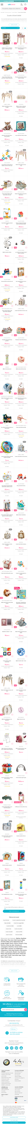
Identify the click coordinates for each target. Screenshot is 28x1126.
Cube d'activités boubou (21, 544)
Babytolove (17, 941)
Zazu (10, 957)
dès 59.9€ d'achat (7, 984)
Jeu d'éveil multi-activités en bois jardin (7, 428)
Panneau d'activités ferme (21, 339)
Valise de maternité (18, 1092)
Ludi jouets (8, 952)
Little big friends (13, 950)
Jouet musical (9, 934)
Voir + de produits (14, 911)
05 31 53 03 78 (21, 999)
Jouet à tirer (8, 928)
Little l (3, 952)
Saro (5, 955)
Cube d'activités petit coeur (7, 573)
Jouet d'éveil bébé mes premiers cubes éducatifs (7, 78)
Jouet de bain (6, 920)
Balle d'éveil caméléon (21, 514)
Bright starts (9, 943)
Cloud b (20, 943)
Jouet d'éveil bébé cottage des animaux (7, 778)
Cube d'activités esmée (21, 427)
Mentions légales (18, 1076)
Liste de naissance (18, 1088)
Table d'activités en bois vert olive (7, 691)
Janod (16, 947)
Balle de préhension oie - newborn (7, 720)
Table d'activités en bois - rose (21, 165)
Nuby (2, 953)
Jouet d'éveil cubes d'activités (7, 661)
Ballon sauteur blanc (7, 252)
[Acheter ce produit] (12, 43)
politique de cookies (7, 1115)
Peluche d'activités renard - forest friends (21, 78)
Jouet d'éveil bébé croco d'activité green (7, 807)
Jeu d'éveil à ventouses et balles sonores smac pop (7, 165)
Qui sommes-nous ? (18, 1071)
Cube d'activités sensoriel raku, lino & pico (7, 836)
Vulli (15, 940)
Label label (4, 948)
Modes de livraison (5, 1080)
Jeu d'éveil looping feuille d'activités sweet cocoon (7, 486)
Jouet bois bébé (10, 925)
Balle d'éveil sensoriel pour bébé (21, 632)
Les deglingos (18, 948)
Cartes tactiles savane (7, 865)
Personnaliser (14, 1117)
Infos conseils (17, 1089)
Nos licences (3, 1092)
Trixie (9, 955)
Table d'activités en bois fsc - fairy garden (21, 48)
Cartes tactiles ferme (21, 835)
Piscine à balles (18, 934)
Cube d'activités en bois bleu (21, 456)
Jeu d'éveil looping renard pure (7, 223)
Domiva (3, 945)
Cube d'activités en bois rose (21, 310)
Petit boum (15, 953)
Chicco (16, 943)
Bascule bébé (7, 923)
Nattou (18, 938)
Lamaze (10, 948)
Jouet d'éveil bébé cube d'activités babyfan (7, 311)
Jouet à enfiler (19, 931)
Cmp (25, 943)
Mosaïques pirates (21, 865)
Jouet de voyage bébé (19, 923)
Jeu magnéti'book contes (7, 894)
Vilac (2, 957)
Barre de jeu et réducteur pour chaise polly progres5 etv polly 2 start (7, 749)
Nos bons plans (18, 1073)
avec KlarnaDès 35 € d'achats (21, 985)
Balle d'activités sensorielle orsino (7, 603)
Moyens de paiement (5, 1082)
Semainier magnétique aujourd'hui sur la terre (21, 603)
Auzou (19, 940)
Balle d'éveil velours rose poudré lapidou (21, 749)
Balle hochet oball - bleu (21, 660)
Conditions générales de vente (7, 1073)
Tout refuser (14, 1120)
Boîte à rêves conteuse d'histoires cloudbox (21, 107)
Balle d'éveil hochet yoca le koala (7, 399)
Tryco (23, 955)
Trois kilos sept (16, 955)
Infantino (11, 947)
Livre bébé (19, 925)
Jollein (21, 947)
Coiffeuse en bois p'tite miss (21, 806)
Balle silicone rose (21, 719)
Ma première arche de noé (7, 281)
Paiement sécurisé (19, 1096)
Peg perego (8, 953)
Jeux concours (17, 1091)
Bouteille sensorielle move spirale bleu (21, 895)
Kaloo (25, 947)
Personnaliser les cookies (6, 1077)
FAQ (2, 1095)
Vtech (6, 957)
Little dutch (23, 950)
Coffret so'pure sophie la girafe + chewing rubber (7, 48)
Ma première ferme (21, 485)
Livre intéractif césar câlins (21, 135)
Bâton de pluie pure (7, 368)
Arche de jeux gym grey (21, 777)
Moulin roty (16, 952)
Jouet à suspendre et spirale (18, 920)
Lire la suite (14, 24)
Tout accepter (14, 1122)
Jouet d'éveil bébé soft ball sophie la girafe (7, 457)
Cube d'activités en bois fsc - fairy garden (21, 399)
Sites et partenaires (5, 1089)
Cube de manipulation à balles (21, 574)
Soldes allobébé (18, 1080)
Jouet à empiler (9, 931)
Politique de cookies (5, 1079)
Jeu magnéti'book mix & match (21, 282)
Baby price (9, 941)
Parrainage (17, 1094)
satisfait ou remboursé (7, 998)
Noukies (23, 952)
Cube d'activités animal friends (21, 691)
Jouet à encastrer (18, 928)
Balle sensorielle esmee (21, 368)
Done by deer (10, 945)
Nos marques (17, 1074)
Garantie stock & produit (6, 1083)
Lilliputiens (4, 950)
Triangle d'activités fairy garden (7, 340)
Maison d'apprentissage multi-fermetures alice (21, 223)
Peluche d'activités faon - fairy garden (7, 136)
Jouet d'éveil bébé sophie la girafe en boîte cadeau (7, 515)
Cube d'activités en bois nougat (7, 545)
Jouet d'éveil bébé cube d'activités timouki (7, 194)
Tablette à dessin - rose (7, 631)
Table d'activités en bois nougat (7, 107)
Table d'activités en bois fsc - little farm (21, 194)
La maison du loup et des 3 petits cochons (21, 253)
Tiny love (10, 940)
